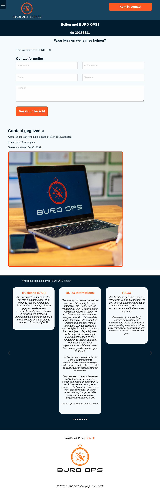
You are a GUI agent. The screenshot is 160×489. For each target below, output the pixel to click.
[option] (33, 308)
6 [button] (84, 419)
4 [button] (80, 419)
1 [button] (73, 419)
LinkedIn (90, 438)
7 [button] (86, 419)
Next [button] (151, 353)
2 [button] (75, 419)
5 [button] (82, 419)
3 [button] (78, 419)
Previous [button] (9, 353)
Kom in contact (130, 6)
